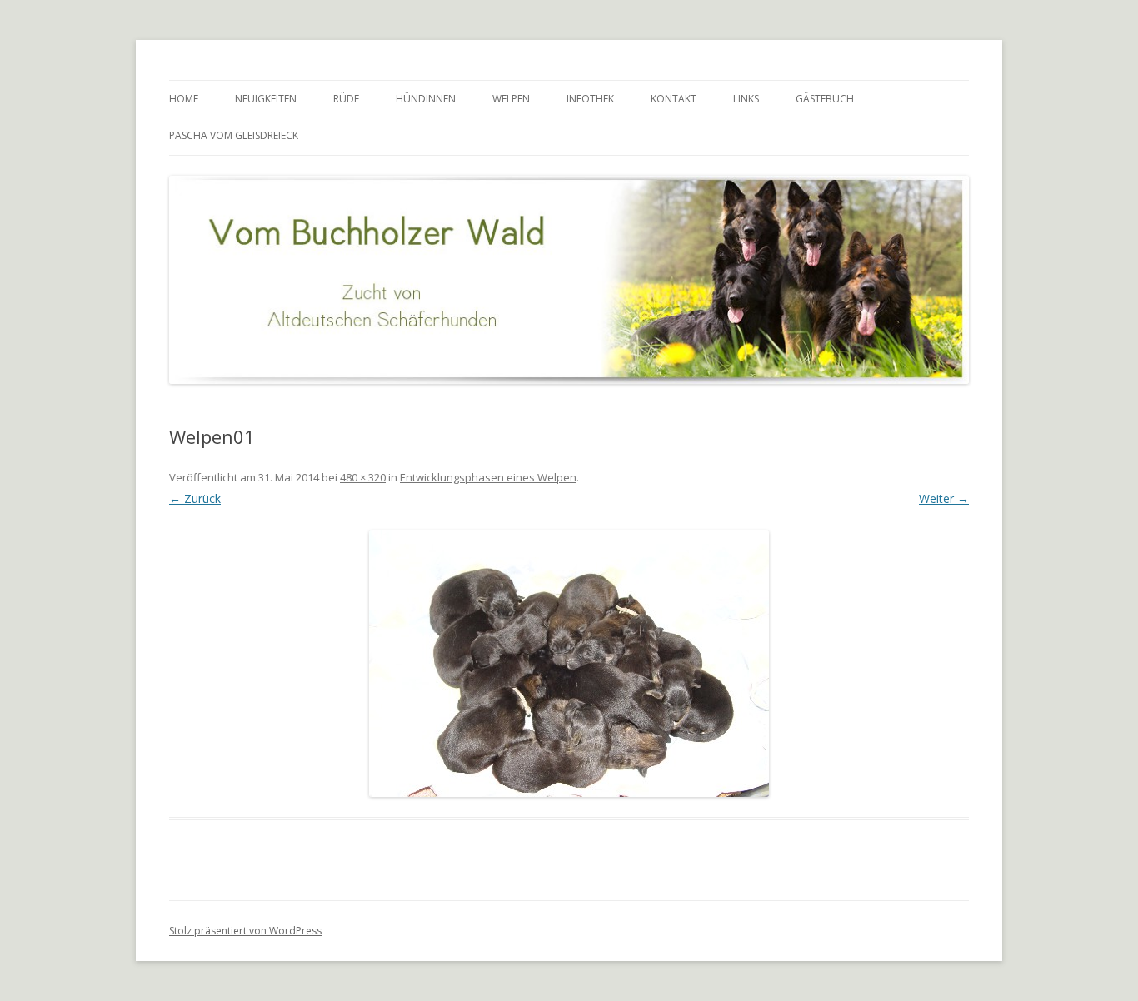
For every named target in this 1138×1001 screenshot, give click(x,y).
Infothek (590, 99)
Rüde (346, 99)
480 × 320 (363, 477)
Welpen (511, 99)
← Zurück (195, 498)
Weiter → (944, 498)
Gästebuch (825, 99)
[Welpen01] (569, 663)
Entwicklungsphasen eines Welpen (488, 477)
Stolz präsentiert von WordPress (245, 931)
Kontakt (673, 99)
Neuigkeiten (266, 99)
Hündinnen (426, 99)
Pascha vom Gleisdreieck (233, 135)
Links (746, 99)
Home (183, 99)
